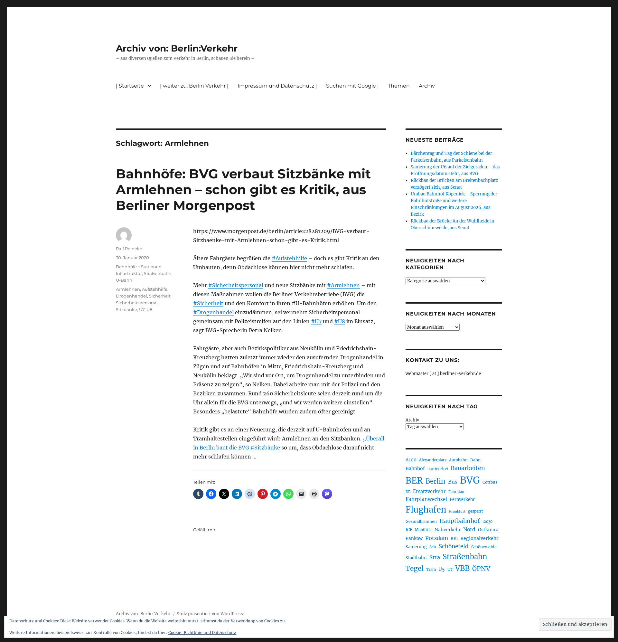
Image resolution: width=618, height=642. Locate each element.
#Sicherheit (208, 303)
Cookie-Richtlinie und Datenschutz (202, 632)
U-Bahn (124, 280)
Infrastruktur (129, 273)
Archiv (412, 420)
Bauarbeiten (468, 468)
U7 (142, 309)
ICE (409, 529)
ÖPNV (481, 568)
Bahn (475, 460)
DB (408, 492)
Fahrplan (456, 492)
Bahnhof (415, 468)
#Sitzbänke (265, 447)
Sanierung (416, 547)
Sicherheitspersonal (137, 302)
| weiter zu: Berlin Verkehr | (194, 86)
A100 (411, 460)
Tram (431, 569)
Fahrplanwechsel (426, 499)
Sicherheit (160, 295)
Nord (469, 529)
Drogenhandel (131, 295)
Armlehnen (128, 289)
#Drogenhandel (213, 312)
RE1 (454, 538)
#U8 (339, 321)
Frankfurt (457, 511)
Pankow (414, 538)
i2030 (487, 521)
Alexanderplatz (432, 460)
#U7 (316, 321)
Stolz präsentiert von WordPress (210, 614)
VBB (462, 568)
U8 (149, 309)
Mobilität (423, 530)
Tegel (415, 568)
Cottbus (489, 482)
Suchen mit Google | (352, 86)
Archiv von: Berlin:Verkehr (177, 48)
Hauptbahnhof (459, 520)
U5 (441, 569)
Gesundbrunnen (421, 521)
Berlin (435, 481)
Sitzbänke (126, 309)
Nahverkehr (448, 530)
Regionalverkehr (479, 538)
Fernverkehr (462, 499)
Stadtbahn (416, 558)
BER (414, 480)
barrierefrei (437, 469)
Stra (434, 557)
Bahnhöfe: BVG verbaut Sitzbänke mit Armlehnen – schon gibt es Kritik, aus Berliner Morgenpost (243, 189)
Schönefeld (454, 546)
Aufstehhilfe (154, 289)
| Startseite (130, 86)
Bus (452, 482)
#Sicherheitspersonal (235, 285)
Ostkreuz (488, 530)
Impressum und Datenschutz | (277, 86)
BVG (470, 480)
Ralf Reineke (129, 248)
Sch (432, 546)
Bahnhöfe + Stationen (139, 266)
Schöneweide (484, 546)
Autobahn (458, 460)
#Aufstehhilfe (289, 258)
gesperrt (475, 511)
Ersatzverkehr (429, 492)
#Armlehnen (343, 285)
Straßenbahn (158, 273)
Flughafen (426, 510)
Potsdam (436, 538)
